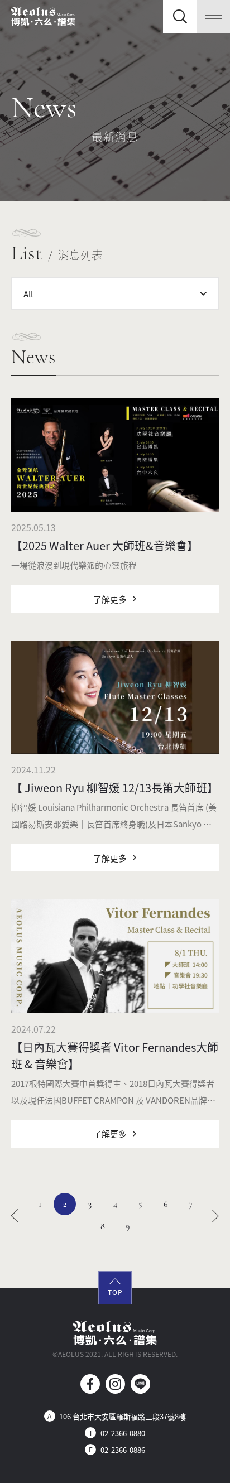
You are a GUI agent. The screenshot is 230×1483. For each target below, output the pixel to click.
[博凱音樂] (43, 16)
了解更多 (110, 599)
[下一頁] (215, 1215)
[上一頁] (14, 1215)
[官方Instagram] (115, 1384)
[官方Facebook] (90, 1384)
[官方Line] (140, 1384)
